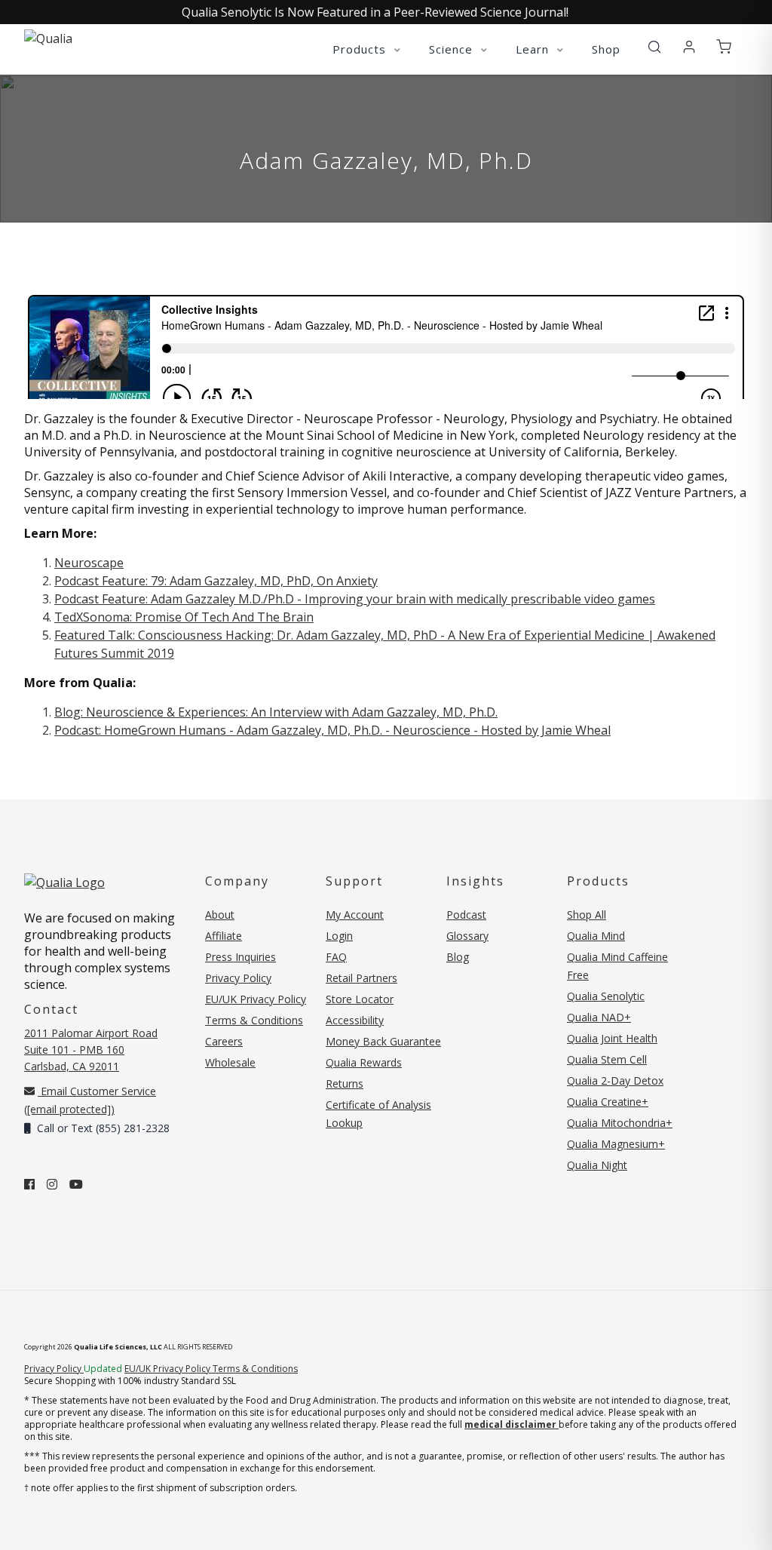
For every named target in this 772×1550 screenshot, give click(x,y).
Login (339, 935)
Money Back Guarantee (383, 1041)
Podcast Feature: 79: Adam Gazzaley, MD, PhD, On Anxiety (216, 580)
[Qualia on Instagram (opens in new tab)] (52, 1184)
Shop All (586, 914)
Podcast (466, 914)
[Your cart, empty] (723, 47)
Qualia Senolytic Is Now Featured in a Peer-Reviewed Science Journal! (375, 12)
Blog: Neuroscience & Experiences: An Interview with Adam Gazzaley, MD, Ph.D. (276, 712)
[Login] (689, 47)
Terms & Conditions (254, 1020)
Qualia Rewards (364, 1062)
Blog (457, 957)
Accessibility (355, 1020)
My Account (355, 914)
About (219, 914)
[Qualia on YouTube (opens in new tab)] (76, 1184)
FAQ (336, 957)
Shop (606, 49)
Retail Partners (361, 978)
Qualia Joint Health (612, 1038)
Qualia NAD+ (599, 1017)
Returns (344, 1083)
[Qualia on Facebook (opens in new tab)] (29, 1184)
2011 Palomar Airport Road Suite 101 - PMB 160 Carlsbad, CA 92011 (91, 1049)
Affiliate (223, 935)
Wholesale (230, 1062)
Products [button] (361, 49)
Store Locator (360, 999)
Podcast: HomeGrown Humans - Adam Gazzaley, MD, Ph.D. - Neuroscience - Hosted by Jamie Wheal (332, 730)
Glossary (467, 935)
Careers (224, 1041)
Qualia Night (597, 1165)
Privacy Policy (238, 978)
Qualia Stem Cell (607, 1059)
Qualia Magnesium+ (616, 1144)
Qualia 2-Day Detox (615, 1080)
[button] (654, 47)
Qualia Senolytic (606, 996)
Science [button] (452, 49)
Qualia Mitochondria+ (619, 1123)
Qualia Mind (596, 935)
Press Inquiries (240, 957)
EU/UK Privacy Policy (255, 999)
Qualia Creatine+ (607, 1101)
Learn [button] (534, 49)
